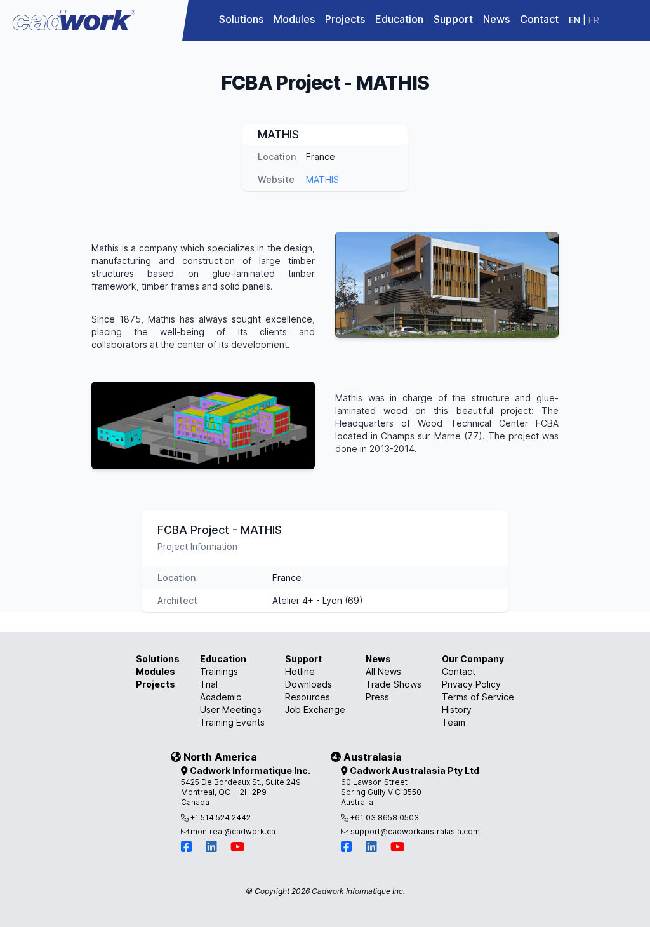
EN (574, 20)
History (457, 709)
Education (399, 19)
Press (377, 696)
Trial (209, 684)
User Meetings (231, 709)
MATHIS (322, 179)
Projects (345, 19)
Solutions (241, 19)
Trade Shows (393, 684)
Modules (294, 19)
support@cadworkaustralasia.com (414, 831)
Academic (220, 696)
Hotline (300, 671)
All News (383, 671)
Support (453, 19)
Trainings (219, 671)
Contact (539, 19)
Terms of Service (478, 696)
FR (593, 20)
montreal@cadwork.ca (232, 831)
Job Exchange (315, 709)
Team (453, 722)
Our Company (473, 658)
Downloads (308, 684)
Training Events (232, 722)
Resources (307, 696)
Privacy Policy (471, 684)
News (496, 19)
